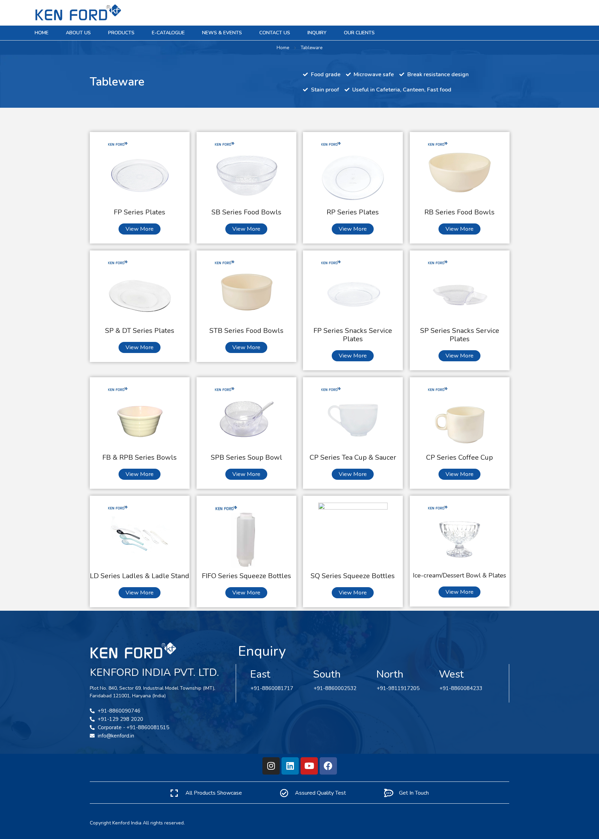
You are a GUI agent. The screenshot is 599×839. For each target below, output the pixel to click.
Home (283, 48)
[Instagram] (271, 766)
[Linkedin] (290, 766)
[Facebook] (328, 766)
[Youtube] (309, 766)
